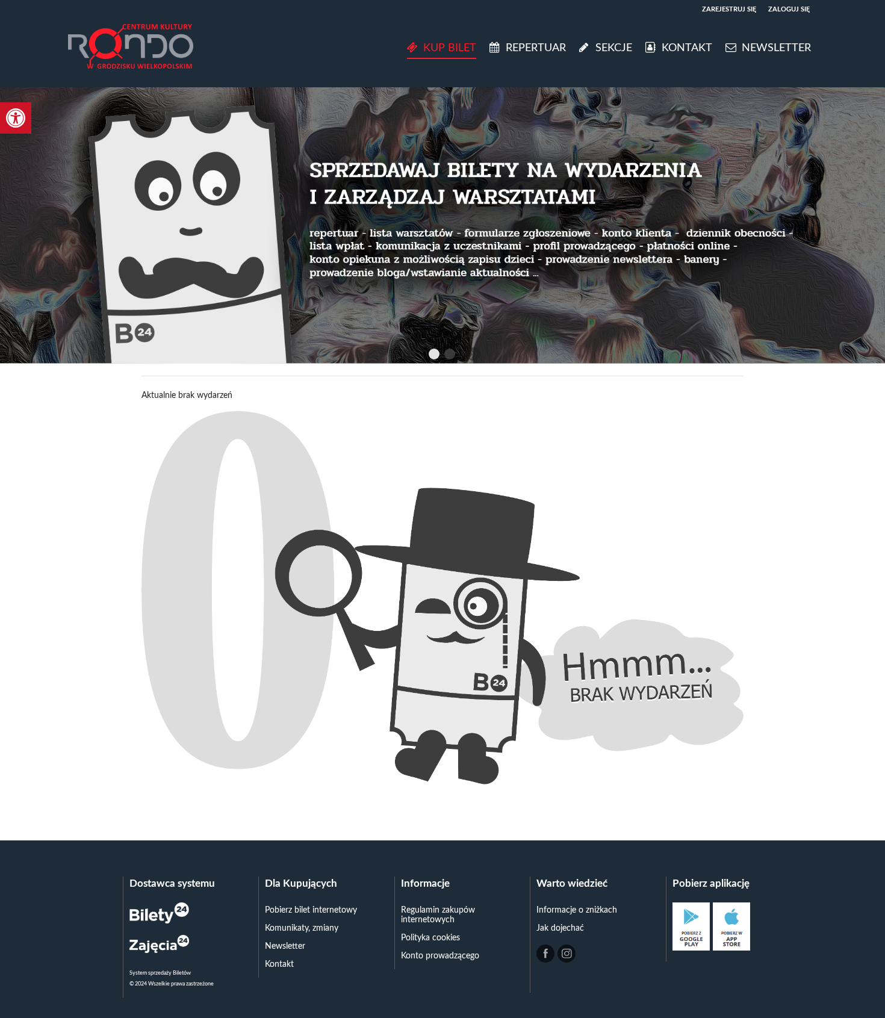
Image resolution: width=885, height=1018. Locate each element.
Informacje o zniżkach (576, 910)
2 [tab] (450, 356)
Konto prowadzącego (440, 956)
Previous (409, 354)
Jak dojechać (560, 928)
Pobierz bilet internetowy (311, 910)
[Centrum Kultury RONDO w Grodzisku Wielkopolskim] (130, 47)
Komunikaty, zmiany (301, 928)
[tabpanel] (442, 225)
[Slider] (442, 225)
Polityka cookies (430, 938)
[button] (15, 118)
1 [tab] (435, 356)
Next (473, 354)
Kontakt (279, 964)
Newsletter (285, 946)
